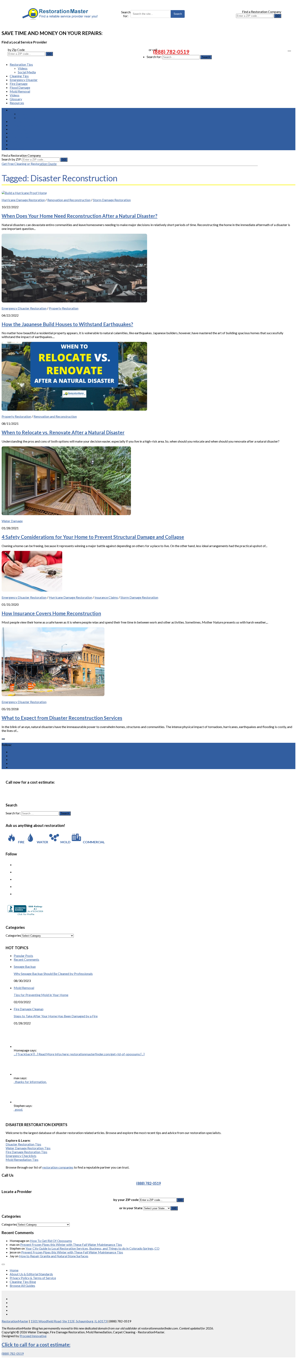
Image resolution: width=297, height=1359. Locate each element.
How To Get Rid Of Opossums (51, 1241)
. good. (18, 1109)
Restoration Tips (21, 64)
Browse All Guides (22, 1285)
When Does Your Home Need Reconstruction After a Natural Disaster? (79, 216)
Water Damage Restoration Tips (28, 1148)
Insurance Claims (106, 597)
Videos (22, 68)
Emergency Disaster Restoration (24, 308)
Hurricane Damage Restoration (23, 200)
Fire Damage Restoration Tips (26, 1152)
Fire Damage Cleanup (28, 1009)
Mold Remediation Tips (22, 1159)
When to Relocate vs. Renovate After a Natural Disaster (63, 432)
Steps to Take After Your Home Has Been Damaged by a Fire (56, 1016)
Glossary (16, 99)
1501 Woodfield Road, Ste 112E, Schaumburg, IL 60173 (69, 1321)
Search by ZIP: (12, 159)
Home (14, 1270)
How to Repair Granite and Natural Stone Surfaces (53, 1256)
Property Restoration (63, 308)
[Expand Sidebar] (3, 739)
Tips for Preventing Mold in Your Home (41, 995)
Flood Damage (20, 87)
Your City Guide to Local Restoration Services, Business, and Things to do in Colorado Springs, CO (92, 1248)
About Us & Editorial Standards (31, 1274)
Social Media (27, 72)
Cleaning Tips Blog (23, 1282)
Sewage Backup (25, 966)
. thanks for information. (30, 1082)
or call (153, 50)
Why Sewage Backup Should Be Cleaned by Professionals (53, 973)
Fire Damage (18, 84)
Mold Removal (20, 91)
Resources (17, 103)
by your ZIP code (126, 1200)
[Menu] (289, 51)
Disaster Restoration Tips (23, 1144)
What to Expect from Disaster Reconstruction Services (62, 718)
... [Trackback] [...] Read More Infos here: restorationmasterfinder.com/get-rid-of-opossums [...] (79, 1054)
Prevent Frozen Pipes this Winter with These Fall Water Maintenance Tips (71, 1244)
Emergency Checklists (21, 1156)
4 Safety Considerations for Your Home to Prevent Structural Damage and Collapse (93, 537)
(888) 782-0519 (171, 52)
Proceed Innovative (33, 1336)
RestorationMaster (15, 1321)
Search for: (126, 14)
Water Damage (12, 521)
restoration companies (57, 1167)
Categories (13, 935)
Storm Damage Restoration (112, 200)
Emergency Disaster (24, 80)
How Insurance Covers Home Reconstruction (51, 613)
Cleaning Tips (19, 76)
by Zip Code (16, 50)
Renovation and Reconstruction (69, 200)
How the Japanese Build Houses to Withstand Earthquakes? (67, 324)
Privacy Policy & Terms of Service (33, 1278)
